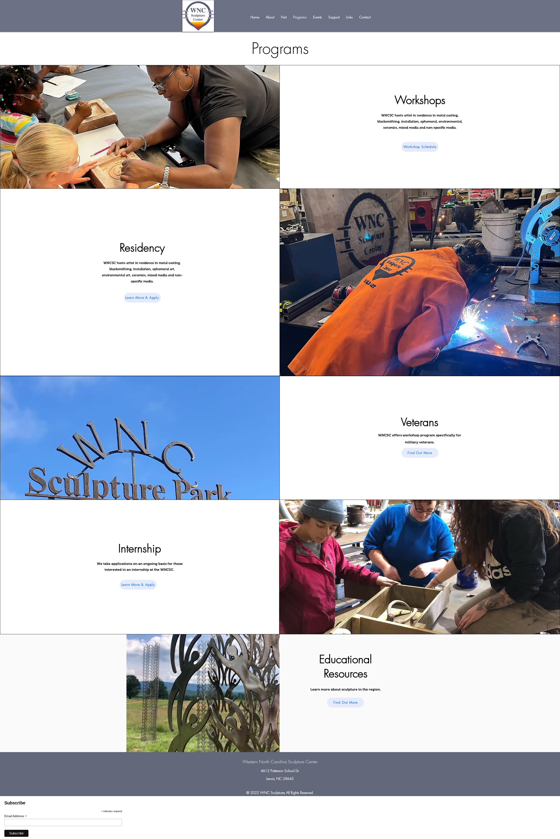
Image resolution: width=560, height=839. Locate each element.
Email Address (15, 816)
